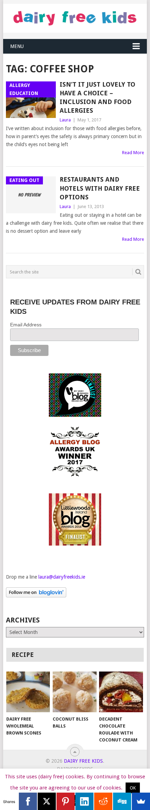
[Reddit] (103, 801)
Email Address (26, 324)
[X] (47, 801)
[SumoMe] (141, 801)
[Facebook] (28, 801)
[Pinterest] (66, 801)
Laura (65, 119)
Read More (133, 152)
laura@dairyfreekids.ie (61, 577)
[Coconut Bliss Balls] (74, 692)
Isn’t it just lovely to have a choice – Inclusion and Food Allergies (97, 97)
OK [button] (133, 788)
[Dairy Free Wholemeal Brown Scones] (28, 692)
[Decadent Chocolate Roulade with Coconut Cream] (121, 692)
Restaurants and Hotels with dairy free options (100, 188)
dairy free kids (83, 761)
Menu (17, 46)
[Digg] (122, 801)
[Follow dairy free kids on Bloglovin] (36, 595)
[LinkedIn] (84, 801)
